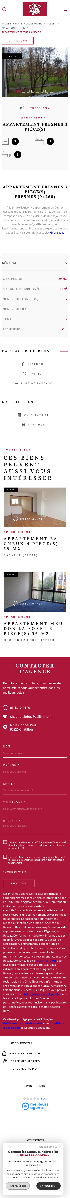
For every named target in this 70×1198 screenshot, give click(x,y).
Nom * (8, 746)
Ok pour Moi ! (48, 1186)
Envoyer (19, 883)
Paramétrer (18, 1186)
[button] (18, 91)
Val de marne (34, 23)
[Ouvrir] (4, 9)
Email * (9, 783)
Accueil (7, 23)
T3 (24, 27)
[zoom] (35, 72)
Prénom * (11, 765)
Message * (12, 821)
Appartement (10, 27)
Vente (19, 23)
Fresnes (51, 23)
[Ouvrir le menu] (66, 9)
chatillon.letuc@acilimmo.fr (31, 716)
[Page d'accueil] (35, 9)
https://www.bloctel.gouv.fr (41, 994)
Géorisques (57, 232)
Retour (21, 40)
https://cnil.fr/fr (45, 960)
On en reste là (48, 1146)
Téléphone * (14, 802)
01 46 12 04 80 (20, 708)
